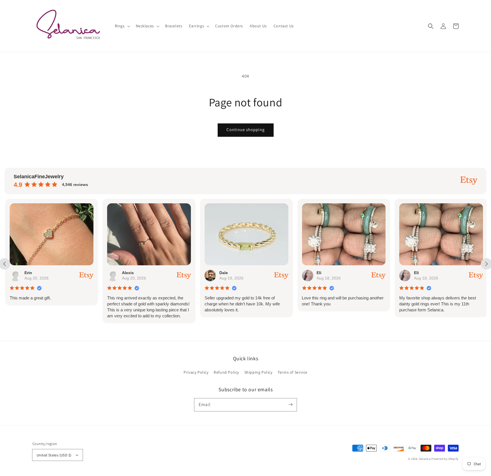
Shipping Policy (258, 372)
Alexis (127, 272)
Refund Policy (226, 372)
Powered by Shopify (445, 459)
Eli (318, 272)
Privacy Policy (196, 372)
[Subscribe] (290, 404)
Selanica (425, 459)
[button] (431, 26)
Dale (223, 272)
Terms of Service (292, 372)
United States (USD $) (54, 455)
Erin (28, 272)
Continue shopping (245, 129)
